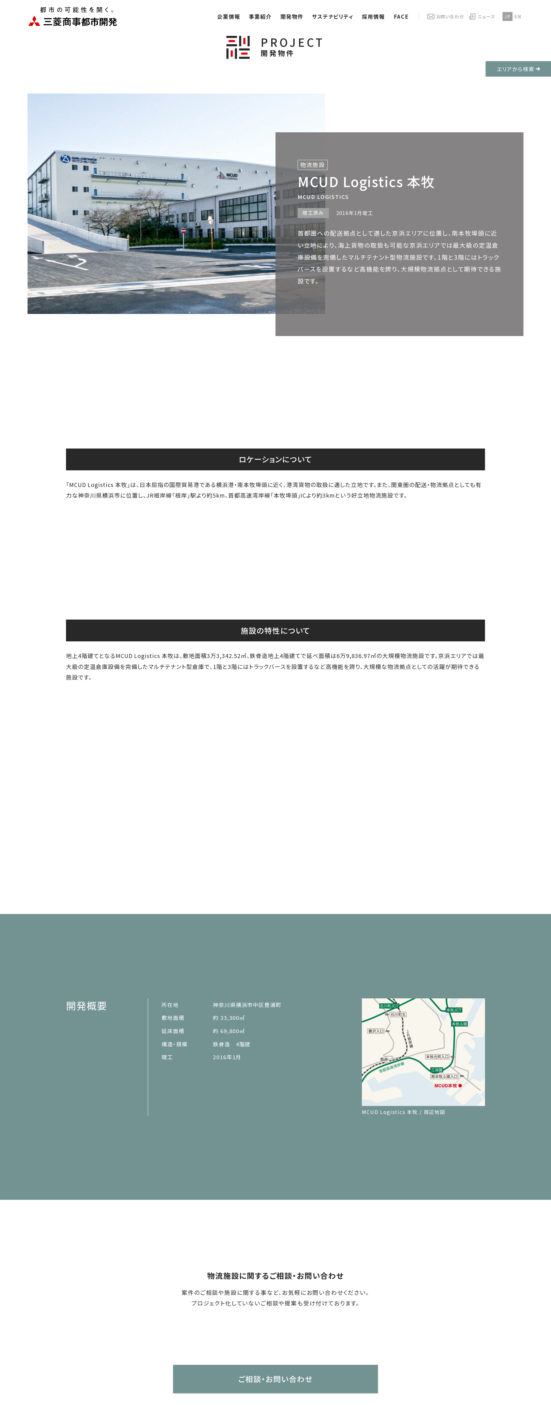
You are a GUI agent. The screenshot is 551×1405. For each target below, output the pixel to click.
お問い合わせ (450, 16)
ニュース (486, 16)
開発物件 (291, 16)
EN (518, 16)
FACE (401, 16)
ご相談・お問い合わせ (275, 1378)
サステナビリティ (332, 16)
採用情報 (373, 16)
